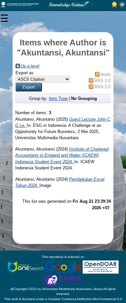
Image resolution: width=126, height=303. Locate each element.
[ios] (26, 267)
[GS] (63, 267)
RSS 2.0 (102, 86)
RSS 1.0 (102, 80)
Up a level (30, 66)
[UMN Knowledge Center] (63, 4)
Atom (105, 74)
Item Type (58, 98)
